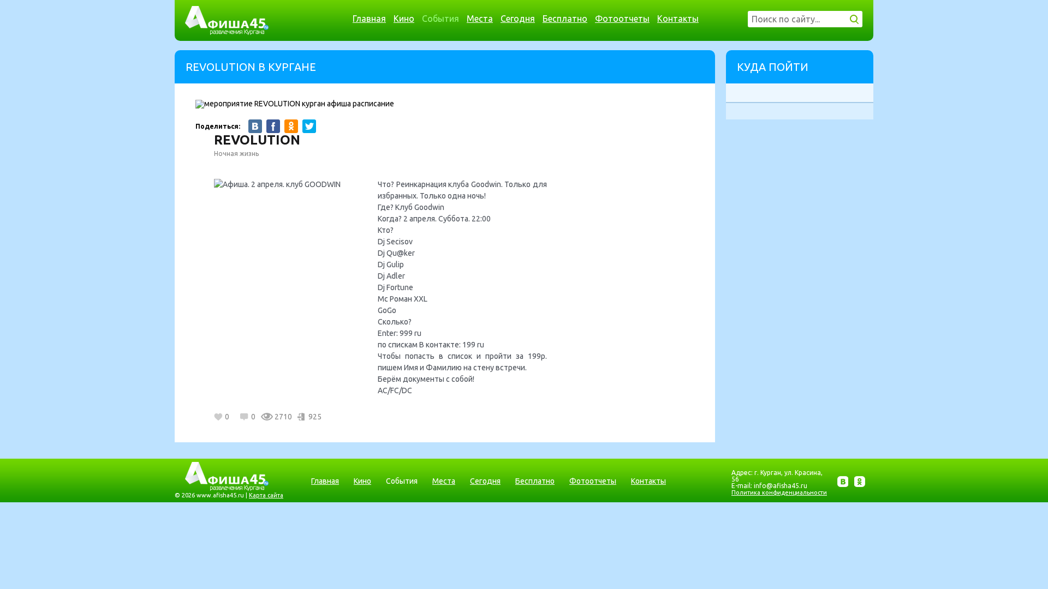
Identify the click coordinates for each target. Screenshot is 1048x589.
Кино (404, 18)
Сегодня (518, 18)
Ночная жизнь (236, 153)
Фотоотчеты (622, 18)
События (440, 18)
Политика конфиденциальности (779, 492)
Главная (369, 18)
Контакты (678, 18)
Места (480, 18)
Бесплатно (565, 18)
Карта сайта (266, 495)
